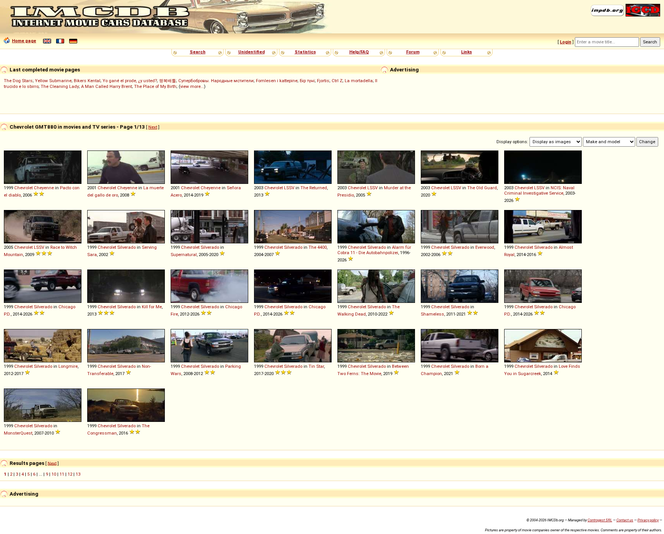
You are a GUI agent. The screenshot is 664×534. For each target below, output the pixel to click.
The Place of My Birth (155, 86)
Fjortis (323, 80)
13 (78, 474)
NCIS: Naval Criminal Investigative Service (539, 190)
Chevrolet (23, 187)
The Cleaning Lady (60, 86)
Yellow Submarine (53, 80)
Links (466, 52)
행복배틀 (167, 80)
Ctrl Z (337, 80)
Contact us (624, 520)
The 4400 (318, 247)
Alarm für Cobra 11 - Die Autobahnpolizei (374, 250)
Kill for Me (152, 306)
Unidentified (251, 52)
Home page (24, 40)
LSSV (289, 187)
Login (565, 42)
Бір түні (307, 80)
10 (53, 474)
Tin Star (316, 366)
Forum (413, 52)
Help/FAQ (359, 52)
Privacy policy (648, 520)
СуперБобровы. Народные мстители (216, 80)
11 (62, 474)
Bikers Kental (87, 80)
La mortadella (359, 80)
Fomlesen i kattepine (276, 80)
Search (198, 52)
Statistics (305, 52)
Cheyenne (44, 187)
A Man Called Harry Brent (106, 86)
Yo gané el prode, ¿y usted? (130, 80)
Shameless (432, 314)
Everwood (484, 247)
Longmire (68, 366)
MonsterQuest (18, 433)
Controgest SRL (600, 520)
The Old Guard (482, 187)
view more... (192, 86)
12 (70, 474)
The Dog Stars (18, 80)
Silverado (126, 247)
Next (152, 127)
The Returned (313, 187)
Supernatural (184, 254)
